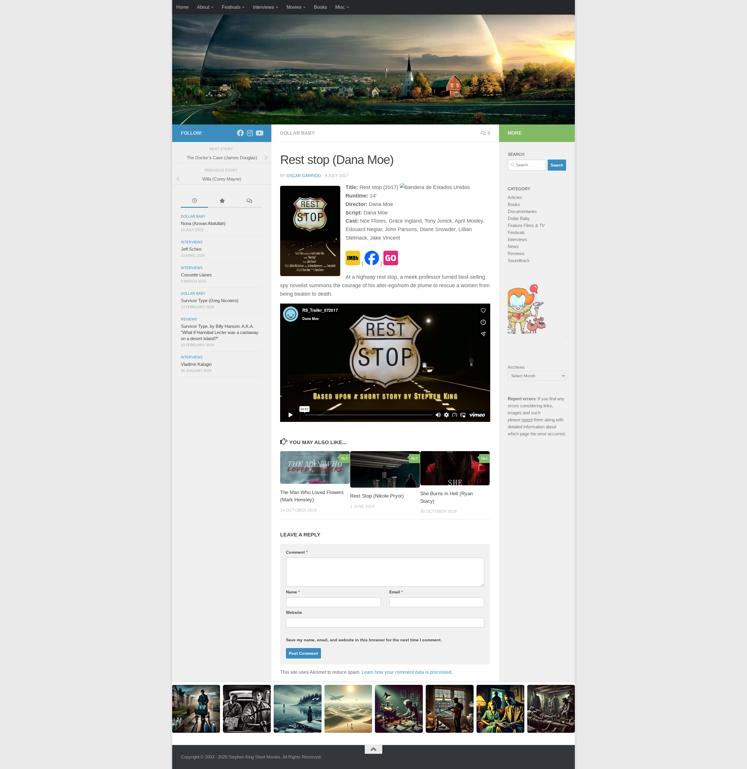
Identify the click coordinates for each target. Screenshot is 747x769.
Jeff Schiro (191, 249)
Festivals (231, 7)
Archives (516, 367)
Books (320, 7)
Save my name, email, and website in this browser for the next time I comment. (364, 640)
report (527, 419)
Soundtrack (519, 260)
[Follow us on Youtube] (259, 132)
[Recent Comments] (249, 201)
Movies (294, 7)
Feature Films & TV (526, 225)
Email (396, 592)
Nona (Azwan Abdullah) (203, 223)
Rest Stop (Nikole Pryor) (377, 496)
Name (293, 592)
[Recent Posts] (194, 201)
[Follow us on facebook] (240, 132)
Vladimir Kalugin (196, 364)
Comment (297, 552)
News (513, 246)
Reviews (189, 319)
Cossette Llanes (196, 274)
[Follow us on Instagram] (249, 132)
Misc (340, 7)
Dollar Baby (297, 133)
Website (294, 612)
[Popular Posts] (221, 201)
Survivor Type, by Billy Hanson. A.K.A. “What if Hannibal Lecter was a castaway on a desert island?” (220, 332)
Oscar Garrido (304, 175)
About (203, 7)
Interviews (263, 7)
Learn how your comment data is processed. (407, 672)
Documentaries (522, 211)
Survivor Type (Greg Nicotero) (209, 300)
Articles (515, 197)
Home (182, 7)
